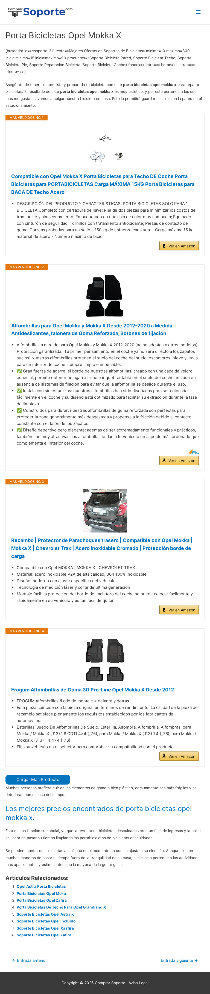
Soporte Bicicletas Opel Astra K (45, 914)
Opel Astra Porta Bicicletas (41, 886)
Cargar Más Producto (37, 779)
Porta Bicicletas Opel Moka (41, 893)
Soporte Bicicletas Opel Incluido (46, 921)
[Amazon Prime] (191, 451)
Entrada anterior (29, 960)
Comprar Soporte (110, 983)
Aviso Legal (138, 983)
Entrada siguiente (179, 960)
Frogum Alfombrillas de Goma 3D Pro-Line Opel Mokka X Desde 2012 (92, 690)
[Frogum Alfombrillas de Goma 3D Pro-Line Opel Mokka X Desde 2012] (105, 660)
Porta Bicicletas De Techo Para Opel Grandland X (61, 907)
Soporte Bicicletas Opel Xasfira (45, 928)
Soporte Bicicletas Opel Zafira (44, 935)
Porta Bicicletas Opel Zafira (42, 900)
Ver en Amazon (181, 246)
